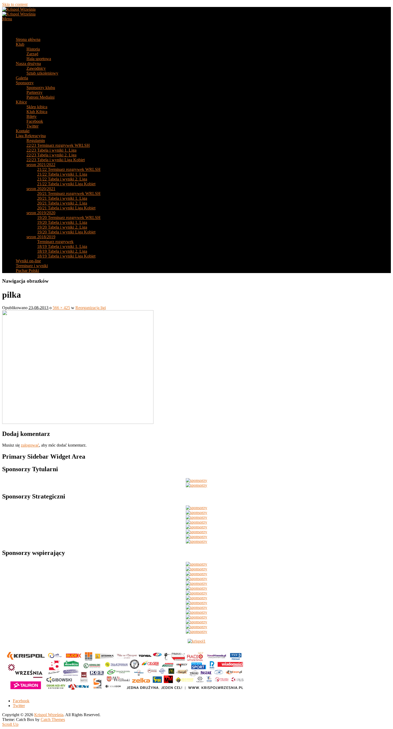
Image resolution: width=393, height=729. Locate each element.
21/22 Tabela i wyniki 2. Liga (62, 179)
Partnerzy (34, 92)
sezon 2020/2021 (40, 188)
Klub (20, 44)
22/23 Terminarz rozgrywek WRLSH (58, 145)
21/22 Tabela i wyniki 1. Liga (62, 174)
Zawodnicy (36, 68)
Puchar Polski (27, 270)
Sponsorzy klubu (40, 87)
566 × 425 (61, 307)
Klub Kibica (36, 111)
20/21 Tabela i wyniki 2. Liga (62, 203)
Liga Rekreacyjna (31, 135)
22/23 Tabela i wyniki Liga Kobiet (55, 160)
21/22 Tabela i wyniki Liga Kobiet (66, 184)
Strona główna (28, 39)
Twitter (32, 126)
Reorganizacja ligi (90, 307)
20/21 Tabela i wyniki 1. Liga (62, 198)
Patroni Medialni (40, 97)
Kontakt (22, 131)
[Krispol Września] (19, 14)
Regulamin (35, 140)
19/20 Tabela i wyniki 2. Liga (62, 227)
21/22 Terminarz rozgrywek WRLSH (69, 169)
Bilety (31, 116)
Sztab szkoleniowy (42, 73)
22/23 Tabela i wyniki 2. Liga (51, 155)
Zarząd (32, 54)
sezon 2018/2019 (40, 237)
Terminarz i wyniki (32, 265)
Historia (33, 49)
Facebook (34, 121)
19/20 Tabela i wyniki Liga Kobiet (66, 232)
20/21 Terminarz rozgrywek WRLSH (69, 193)
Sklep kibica (36, 107)
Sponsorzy (25, 82)
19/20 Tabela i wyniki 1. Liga (62, 222)
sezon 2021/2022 (40, 164)
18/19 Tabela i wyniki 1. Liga (62, 246)
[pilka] (77, 422)
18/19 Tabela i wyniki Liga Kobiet (66, 256)
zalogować (30, 445)
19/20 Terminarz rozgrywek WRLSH (69, 217)
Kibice (21, 102)
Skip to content (15, 4)
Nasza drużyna (28, 63)
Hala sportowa (38, 58)
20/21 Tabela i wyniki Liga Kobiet (66, 208)
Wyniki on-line (28, 261)
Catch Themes (53, 719)
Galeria (22, 78)
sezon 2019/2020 (40, 212)
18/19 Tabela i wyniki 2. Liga (62, 251)
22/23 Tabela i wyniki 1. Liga (51, 150)
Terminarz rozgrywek (55, 241)
